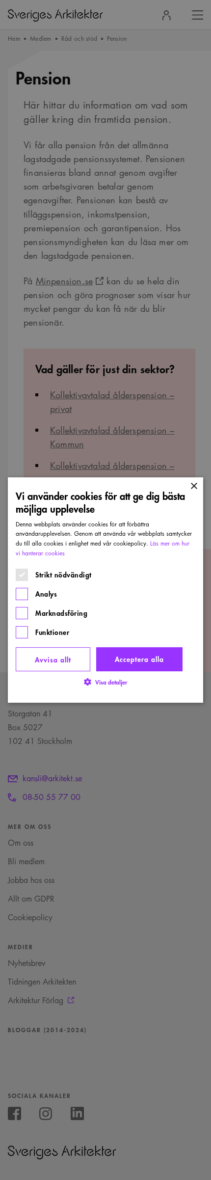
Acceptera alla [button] (139, 658)
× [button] (193, 486)
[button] (105, 681)
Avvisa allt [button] (53, 659)
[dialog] (105, 590)
